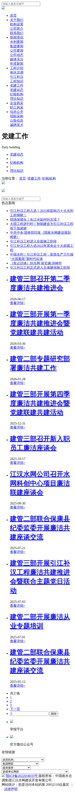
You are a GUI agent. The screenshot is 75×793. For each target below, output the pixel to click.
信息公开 (16, 112)
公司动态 (16, 55)
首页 (13, 15)
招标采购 (16, 116)
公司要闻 (16, 50)
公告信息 (16, 120)
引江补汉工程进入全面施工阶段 (33, 241)
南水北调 (16, 72)
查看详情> (17, 303)
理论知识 (16, 98)
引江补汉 (16, 77)
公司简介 (16, 28)
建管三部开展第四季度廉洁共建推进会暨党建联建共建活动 (40, 403)
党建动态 (16, 90)
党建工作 (16, 85)
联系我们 (16, 33)
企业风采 (16, 103)
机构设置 (16, 24)
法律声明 (11, 789)
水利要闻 (16, 42)
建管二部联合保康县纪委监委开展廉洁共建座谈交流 (40, 528)
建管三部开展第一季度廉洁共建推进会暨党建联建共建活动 (40, 323)
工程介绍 (16, 68)
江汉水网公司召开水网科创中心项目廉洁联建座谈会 (40, 483)
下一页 (15, 709)
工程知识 (16, 81)
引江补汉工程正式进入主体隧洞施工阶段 (40, 267)
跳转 (53, 713)
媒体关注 (16, 59)
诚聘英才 (16, 125)
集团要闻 (16, 46)
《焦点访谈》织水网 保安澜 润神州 (36, 263)
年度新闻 (16, 63)
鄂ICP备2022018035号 (22, 776)
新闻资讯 (16, 37)
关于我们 (16, 20)
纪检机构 (16, 94)
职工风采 (16, 107)
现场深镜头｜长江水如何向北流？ (35, 219)
